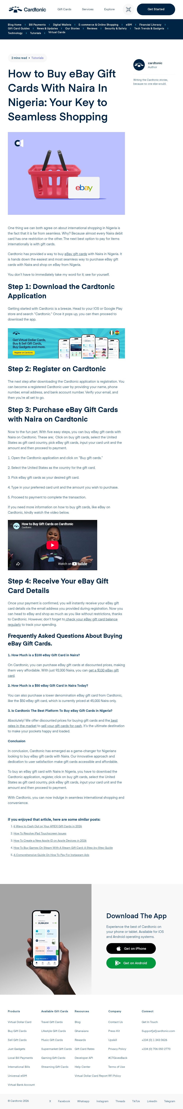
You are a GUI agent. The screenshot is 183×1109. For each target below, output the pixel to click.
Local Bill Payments (20, 1058)
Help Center (82, 1067)
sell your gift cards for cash (61, 726)
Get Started (156, 9)
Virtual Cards (56, 32)
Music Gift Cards (52, 1040)
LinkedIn (152, 1101)
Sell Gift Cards (17, 1040)
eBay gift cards (76, 254)
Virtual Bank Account (21, 1085)
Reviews (92, 28)
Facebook (64, 1101)
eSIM (129, 24)
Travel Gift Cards (52, 1022)
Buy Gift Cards (17, 1031)
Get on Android (135, 963)
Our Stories (72, 28)
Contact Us (115, 1022)
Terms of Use (116, 1067)
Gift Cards (64, 9)
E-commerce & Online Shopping (98, 24)
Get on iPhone (135, 948)
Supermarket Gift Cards (56, 1049)
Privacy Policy (117, 1049)
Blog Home (14, 24)
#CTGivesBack (117, 1058)
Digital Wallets (62, 24)
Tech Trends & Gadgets (149, 28)
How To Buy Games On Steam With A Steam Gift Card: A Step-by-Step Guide (63, 848)
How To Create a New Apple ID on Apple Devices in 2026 (50, 840)
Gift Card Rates (85, 1049)
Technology (15, 33)
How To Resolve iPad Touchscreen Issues (40, 833)
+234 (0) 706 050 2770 (156, 1049)
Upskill (112, 1040)
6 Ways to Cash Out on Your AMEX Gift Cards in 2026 (48, 826)
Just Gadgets (16, 1049)
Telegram (169, 1101)
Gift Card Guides (18, 28)
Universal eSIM (17, 1076)
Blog (77, 1022)
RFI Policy (114, 1076)
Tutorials (35, 33)
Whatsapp (83, 1101)
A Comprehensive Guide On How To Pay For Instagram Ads (51, 855)
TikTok (136, 1101)
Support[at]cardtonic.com (158, 1031)
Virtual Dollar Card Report (91, 1076)
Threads (120, 1101)
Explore (109, 9)
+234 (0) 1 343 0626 (154, 1040)
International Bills (19, 1067)
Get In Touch (150, 1022)
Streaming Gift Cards (54, 1067)
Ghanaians (82, 1031)
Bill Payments (37, 24)
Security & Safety (116, 28)
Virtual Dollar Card (19, 1022)
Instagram (102, 1101)
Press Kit (114, 1031)
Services (87, 9)
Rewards (80, 1040)
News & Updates (47, 28)
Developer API (84, 1058)
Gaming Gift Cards (53, 1058)
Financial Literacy (150, 24)
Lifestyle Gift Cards (53, 1031)
